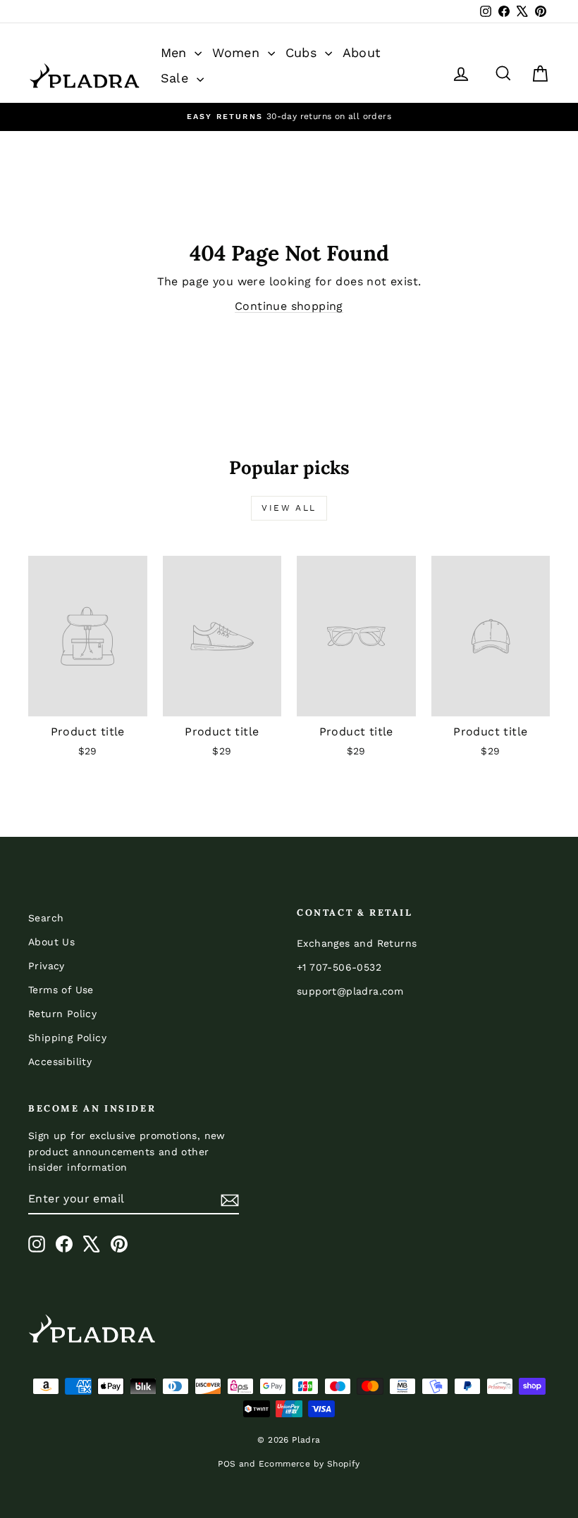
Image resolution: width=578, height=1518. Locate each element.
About (362, 52)
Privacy (46, 965)
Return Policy (62, 1013)
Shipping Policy (67, 1037)
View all (289, 508)
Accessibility (60, 1061)
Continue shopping (289, 306)
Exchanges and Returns (357, 943)
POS (226, 1464)
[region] (289, 116)
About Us (51, 941)
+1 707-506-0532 (339, 967)
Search (45, 917)
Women (238, 52)
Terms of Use (61, 989)
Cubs (303, 52)
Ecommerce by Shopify (309, 1464)
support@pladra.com (350, 991)
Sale (177, 77)
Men (176, 52)
